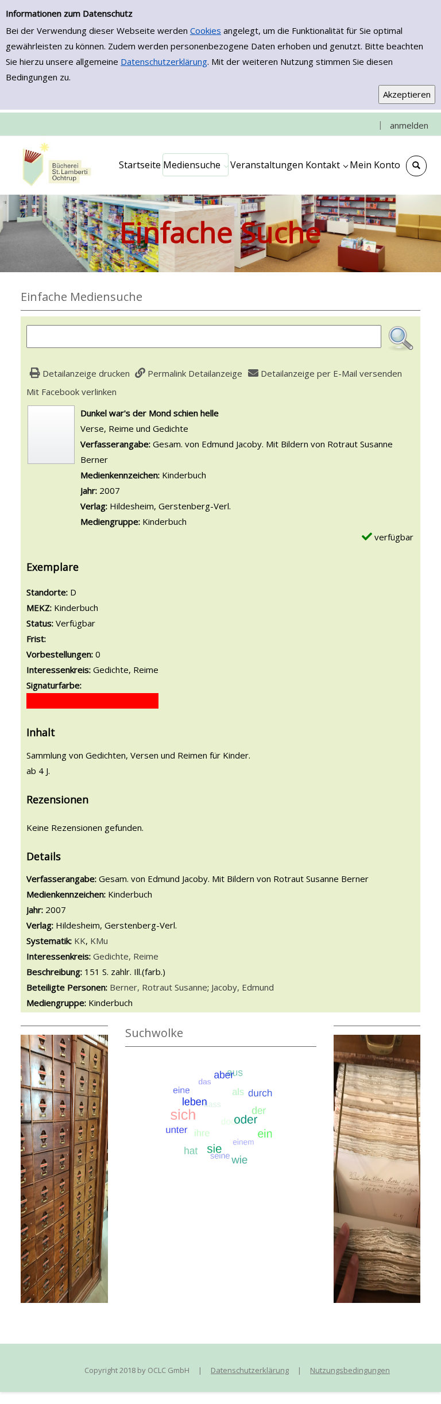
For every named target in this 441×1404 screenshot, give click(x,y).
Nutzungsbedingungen (350, 1370)
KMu (99, 940)
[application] (196, 164)
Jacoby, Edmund (242, 987)
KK (80, 940)
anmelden (409, 125)
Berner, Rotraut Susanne (158, 987)
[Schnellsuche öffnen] (416, 166)
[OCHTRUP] (54, 165)
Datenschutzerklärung (164, 61)
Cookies (205, 30)
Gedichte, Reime (125, 956)
